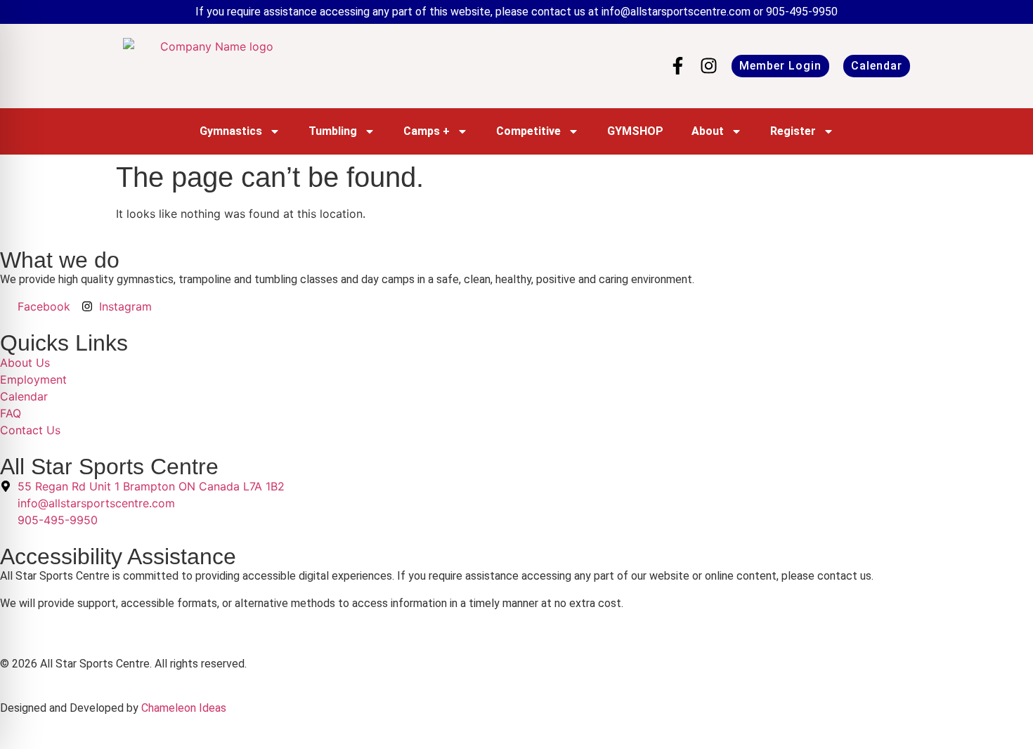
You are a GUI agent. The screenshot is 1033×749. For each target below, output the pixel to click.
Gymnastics (231, 131)
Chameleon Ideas (183, 708)
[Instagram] (708, 65)
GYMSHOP (635, 131)
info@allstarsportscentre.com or (684, 11)
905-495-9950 (802, 11)
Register (793, 131)
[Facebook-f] (678, 65)
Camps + (426, 131)
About (707, 131)
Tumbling (332, 131)
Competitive (528, 131)
